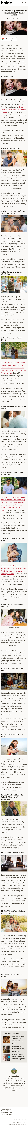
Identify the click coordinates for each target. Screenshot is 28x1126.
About (15, 1120)
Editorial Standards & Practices (17, 1125)
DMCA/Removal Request (19, 1122)
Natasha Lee (10, 18)
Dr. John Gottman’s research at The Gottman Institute (13, 109)
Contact (24, 1120)
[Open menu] (25, 3)
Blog (19, 1120)
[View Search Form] (22, 3)
